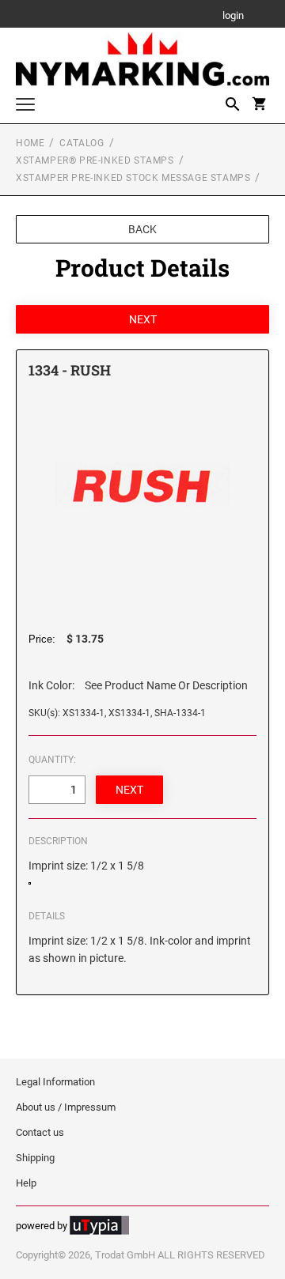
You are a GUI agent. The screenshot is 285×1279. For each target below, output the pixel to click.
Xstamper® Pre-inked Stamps (95, 160)
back (142, 229)
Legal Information (55, 1082)
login (233, 16)
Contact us (40, 1132)
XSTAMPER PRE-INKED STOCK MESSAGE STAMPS (133, 177)
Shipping (35, 1158)
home (30, 143)
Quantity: (52, 759)
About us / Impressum (66, 1107)
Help (26, 1183)
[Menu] (25, 106)
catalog (81, 143)
